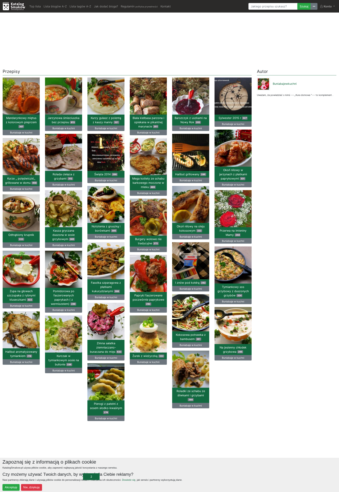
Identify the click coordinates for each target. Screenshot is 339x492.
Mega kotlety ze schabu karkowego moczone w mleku (148, 183)
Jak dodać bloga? (106, 6)
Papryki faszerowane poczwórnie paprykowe (148, 299)
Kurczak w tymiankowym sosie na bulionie (63, 360)
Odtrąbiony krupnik (21, 236)
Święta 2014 (105, 174)
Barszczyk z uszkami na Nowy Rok (191, 120)
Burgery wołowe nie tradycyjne (148, 241)
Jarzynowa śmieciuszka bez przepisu (63, 120)
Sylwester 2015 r (233, 118)
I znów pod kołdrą (190, 282)
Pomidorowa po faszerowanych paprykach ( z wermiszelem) (63, 297)
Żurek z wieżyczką (147, 356)
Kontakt (165, 6)
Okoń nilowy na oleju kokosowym (191, 228)
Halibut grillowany (190, 174)
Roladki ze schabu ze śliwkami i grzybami (191, 395)
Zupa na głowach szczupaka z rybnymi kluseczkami (21, 295)
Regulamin (139, 6)
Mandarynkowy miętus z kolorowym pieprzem (21, 122)
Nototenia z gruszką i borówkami (106, 228)
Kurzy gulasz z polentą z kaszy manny (106, 120)
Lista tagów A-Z (80, 6)
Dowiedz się (128, 479)
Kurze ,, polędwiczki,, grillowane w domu (21, 180)
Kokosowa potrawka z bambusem (191, 337)
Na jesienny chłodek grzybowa (233, 349)
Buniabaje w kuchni (21, 132)
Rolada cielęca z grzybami (64, 176)
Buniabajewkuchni (285, 83)
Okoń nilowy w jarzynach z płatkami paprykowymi (233, 174)
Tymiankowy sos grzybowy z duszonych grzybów (233, 291)
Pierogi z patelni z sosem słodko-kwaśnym (106, 408)
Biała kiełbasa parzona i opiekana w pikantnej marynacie (148, 122)
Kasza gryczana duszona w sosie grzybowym (63, 235)
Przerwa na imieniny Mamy (233, 233)
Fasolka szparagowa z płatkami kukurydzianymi (106, 287)
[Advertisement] (169, 40)
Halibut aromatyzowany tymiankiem (21, 354)
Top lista (35, 6)
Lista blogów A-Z (55, 6)
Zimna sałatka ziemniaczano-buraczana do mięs (105, 347)
